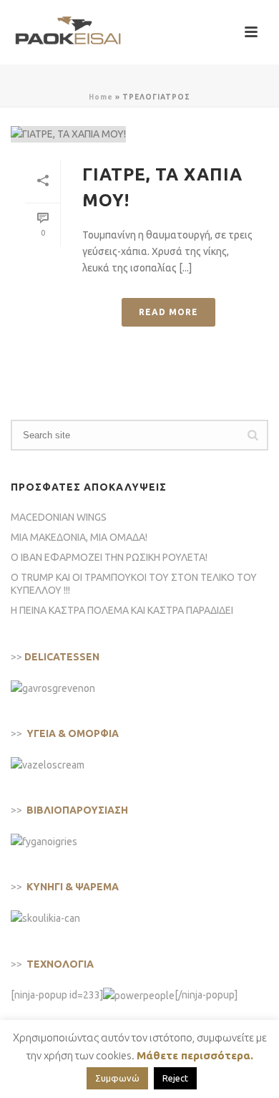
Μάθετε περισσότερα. (195, 1055)
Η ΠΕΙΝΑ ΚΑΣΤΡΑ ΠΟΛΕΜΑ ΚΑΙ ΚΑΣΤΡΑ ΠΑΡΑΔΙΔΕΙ (122, 610)
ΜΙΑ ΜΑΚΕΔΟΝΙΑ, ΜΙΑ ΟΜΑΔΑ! (79, 537)
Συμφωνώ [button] (117, 1078)
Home (101, 97)
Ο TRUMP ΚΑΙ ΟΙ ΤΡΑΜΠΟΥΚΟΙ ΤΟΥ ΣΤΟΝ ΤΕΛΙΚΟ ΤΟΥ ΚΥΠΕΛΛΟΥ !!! (134, 584)
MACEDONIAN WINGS (59, 517)
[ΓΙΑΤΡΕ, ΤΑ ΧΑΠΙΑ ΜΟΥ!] (139, 134)
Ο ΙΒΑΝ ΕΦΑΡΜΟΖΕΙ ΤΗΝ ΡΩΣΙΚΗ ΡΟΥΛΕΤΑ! (109, 557)
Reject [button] (175, 1078)
